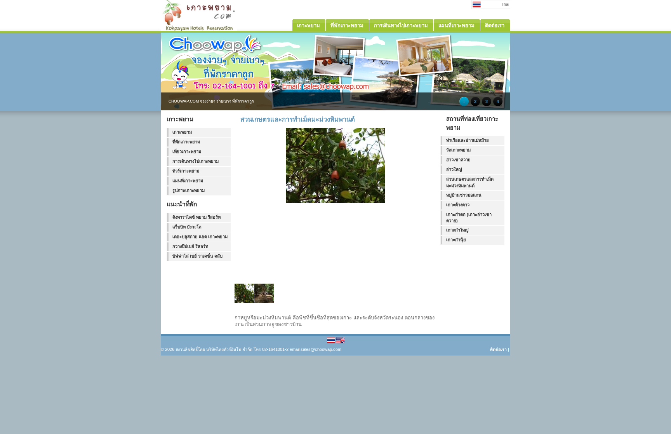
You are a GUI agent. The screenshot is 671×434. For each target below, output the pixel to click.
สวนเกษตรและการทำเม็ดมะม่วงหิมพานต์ (470, 182)
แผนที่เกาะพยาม (187, 180)
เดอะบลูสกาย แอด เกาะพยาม (200, 236)
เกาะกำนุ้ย (456, 239)
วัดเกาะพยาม (458, 150)
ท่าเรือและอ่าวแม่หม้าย (467, 140)
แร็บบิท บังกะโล (187, 227)
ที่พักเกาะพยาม (186, 141)
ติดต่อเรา (498, 349)
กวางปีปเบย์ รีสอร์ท (190, 246)
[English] (340, 342)
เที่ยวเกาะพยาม (186, 151)
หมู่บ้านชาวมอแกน (464, 195)
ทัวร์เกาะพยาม (185, 171)
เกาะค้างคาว (457, 204)
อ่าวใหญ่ (454, 169)
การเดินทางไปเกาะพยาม (195, 161)
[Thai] (331, 342)
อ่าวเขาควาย (458, 159)
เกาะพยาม (182, 132)
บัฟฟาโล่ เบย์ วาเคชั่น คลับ (197, 256)
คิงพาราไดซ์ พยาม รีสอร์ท (196, 217)
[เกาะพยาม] (199, 29)
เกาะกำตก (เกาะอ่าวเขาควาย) (469, 217)
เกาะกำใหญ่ (457, 230)
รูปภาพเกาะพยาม (188, 190)
